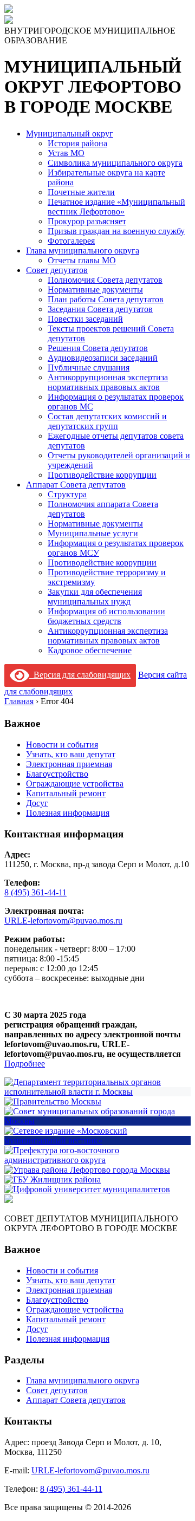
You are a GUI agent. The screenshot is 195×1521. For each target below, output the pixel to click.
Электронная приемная (69, 764)
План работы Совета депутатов (106, 299)
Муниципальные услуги (93, 533)
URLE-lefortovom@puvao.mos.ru (63, 920)
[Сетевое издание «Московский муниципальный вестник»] (97, 1140)
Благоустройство (57, 773)
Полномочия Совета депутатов (105, 279)
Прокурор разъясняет (87, 221)
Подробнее (24, 1063)
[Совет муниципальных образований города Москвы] (97, 1121)
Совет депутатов (57, 270)
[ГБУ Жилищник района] (52, 1179)
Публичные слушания (88, 367)
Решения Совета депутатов (98, 348)
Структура (67, 494)
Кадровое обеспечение (90, 650)
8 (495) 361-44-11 (35, 892)
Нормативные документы (95, 289)
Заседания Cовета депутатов (100, 309)
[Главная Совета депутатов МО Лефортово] (8, 20)
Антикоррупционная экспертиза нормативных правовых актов (108, 382)
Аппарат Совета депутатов (76, 484)
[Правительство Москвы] (52, 1101)
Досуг (37, 803)
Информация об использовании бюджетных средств (106, 616)
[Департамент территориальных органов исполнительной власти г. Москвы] (97, 1091)
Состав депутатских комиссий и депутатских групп (107, 421)
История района (77, 143)
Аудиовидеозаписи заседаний (103, 357)
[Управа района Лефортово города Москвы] (87, 1169)
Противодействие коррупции (102, 474)
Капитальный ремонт (66, 793)
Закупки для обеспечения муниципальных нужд (95, 596)
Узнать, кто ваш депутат (70, 754)
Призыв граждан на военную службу (116, 231)
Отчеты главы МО (82, 260)
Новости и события (62, 744)
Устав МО (66, 153)
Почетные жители (81, 192)
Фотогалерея (71, 240)
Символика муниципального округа (115, 162)
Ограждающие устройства (74, 783)
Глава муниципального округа (82, 250)
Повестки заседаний (85, 318)
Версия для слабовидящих (80, 674)
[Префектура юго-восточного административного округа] (97, 1160)
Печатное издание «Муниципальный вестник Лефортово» (116, 206)
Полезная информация (67, 812)
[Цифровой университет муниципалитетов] (87, 1189)
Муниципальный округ (69, 133)
